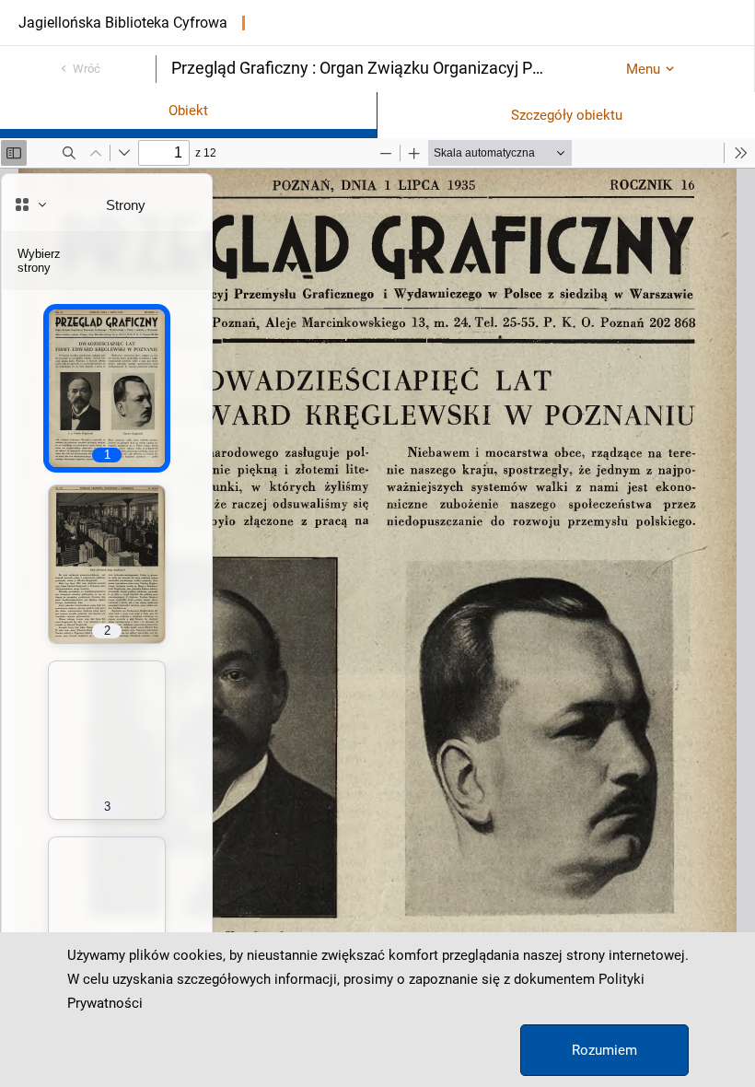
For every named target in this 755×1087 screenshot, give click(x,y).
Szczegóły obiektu (566, 115)
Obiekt (188, 110)
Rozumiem (604, 1050)
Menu (643, 69)
